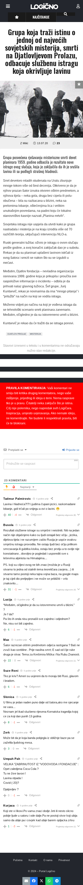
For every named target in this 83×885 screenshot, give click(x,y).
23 (58, 143)
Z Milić (24, 143)
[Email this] (26, 881)
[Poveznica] (78, 6)
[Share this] (34, 881)
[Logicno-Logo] (44, 6)
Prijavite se (72, 449)
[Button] (16, 17)
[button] (7, 6)
